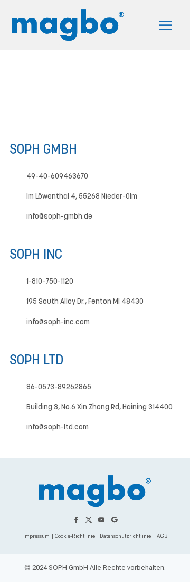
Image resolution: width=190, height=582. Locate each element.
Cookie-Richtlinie (74, 536)
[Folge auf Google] (114, 519)
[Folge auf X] (88, 519)
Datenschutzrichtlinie (125, 536)
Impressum (36, 536)
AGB (162, 536)
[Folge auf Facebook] (76, 519)
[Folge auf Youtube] (101, 519)
